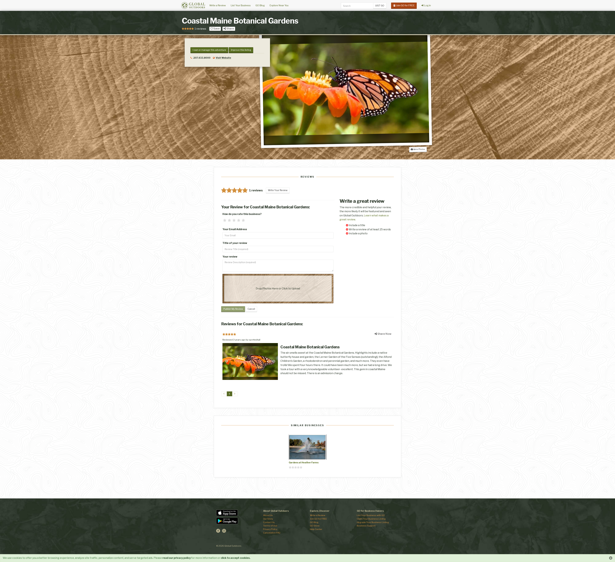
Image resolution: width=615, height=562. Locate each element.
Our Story (268, 518)
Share (230, 28)
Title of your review (234, 243)
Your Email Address (234, 229)
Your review (229, 256)
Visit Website (223, 57)
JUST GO (379, 5)
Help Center (316, 529)
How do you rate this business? (242, 214)
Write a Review (217, 5)
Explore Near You (279, 5)
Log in (427, 5)
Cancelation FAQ (271, 532)
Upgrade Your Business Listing (373, 522)
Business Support (366, 525)
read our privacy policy (176, 557)
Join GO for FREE (318, 518)
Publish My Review (233, 309)
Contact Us (269, 522)
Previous (226, 361)
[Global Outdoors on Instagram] (224, 531)
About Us (268, 515)
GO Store (315, 525)
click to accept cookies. (235, 557)
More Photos (419, 149)
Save (216, 28)
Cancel (251, 309)
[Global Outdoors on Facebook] (218, 531)
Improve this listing (241, 50)
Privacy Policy (270, 529)
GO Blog (260, 5)
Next (273, 361)
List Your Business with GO (371, 515)
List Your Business (241, 5)
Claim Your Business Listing (371, 518)
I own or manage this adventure (209, 50)
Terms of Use (270, 525)
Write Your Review (277, 190)
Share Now (384, 333)
